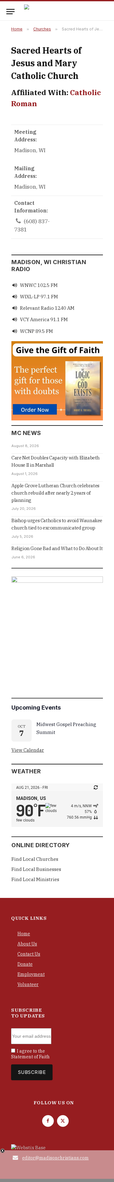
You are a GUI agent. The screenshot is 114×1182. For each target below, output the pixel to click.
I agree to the (30, 1054)
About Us (27, 944)
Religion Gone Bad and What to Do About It (57, 548)
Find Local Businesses (36, 869)
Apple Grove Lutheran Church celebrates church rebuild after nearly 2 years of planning (55, 493)
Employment (31, 974)
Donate (25, 964)
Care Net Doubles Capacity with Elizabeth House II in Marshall (55, 461)
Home (23, 934)
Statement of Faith (30, 1057)
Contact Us (28, 954)
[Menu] (10, 11)
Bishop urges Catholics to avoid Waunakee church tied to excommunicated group (56, 524)
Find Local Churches (34, 859)
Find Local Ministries (35, 879)
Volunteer (28, 984)
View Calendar (27, 750)
